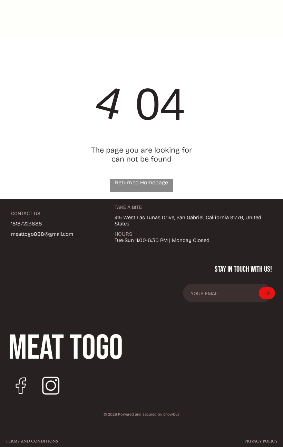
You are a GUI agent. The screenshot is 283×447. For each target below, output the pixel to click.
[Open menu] (230, 18)
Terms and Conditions (32, 441)
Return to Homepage (141, 182)
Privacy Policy (260, 441)
